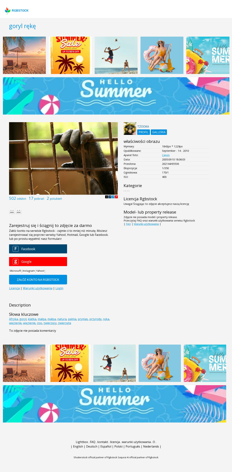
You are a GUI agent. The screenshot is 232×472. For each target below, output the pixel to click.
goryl (22, 319)
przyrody (95, 319)
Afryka (13, 319)
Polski (118, 446)
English (78, 446)
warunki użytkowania (136, 442)
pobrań (39, 199)
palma (72, 319)
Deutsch (91, 446)
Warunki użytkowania (146, 224)
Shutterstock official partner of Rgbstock (95, 457)
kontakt (102, 442)
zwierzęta (64, 323)
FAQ (128, 224)
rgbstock (20, 10)
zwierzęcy (50, 323)
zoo (39, 323)
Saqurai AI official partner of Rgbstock (138, 457)
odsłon (21, 199)
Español (105, 446)
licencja (115, 442)
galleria (158, 132)
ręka (106, 319)
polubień (56, 199)
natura (62, 319)
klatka (32, 319)
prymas (83, 319)
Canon (166, 155)
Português (133, 446)
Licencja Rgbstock (140, 199)
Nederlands (151, 446)
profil (143, 132)
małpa (42, 319)
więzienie (15, 323)
